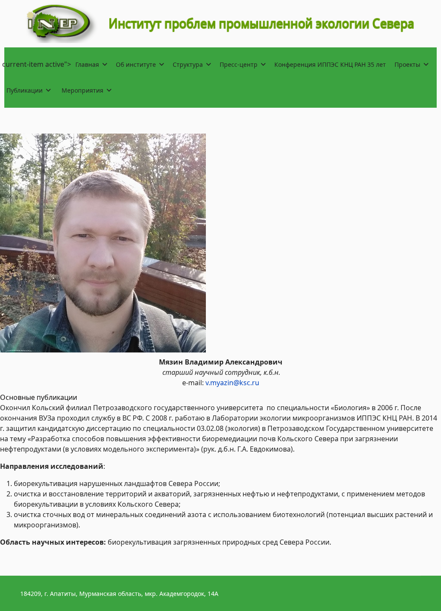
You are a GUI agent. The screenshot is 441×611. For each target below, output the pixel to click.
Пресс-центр (239, 64)
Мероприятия (82, 90)
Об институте (136, 64)
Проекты (407, 64)
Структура (188, 64)
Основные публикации (38, 397)
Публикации (24, 90)
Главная (87, 64)
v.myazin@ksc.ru (232, 382)
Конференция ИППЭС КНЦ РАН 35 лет (330, 64)
